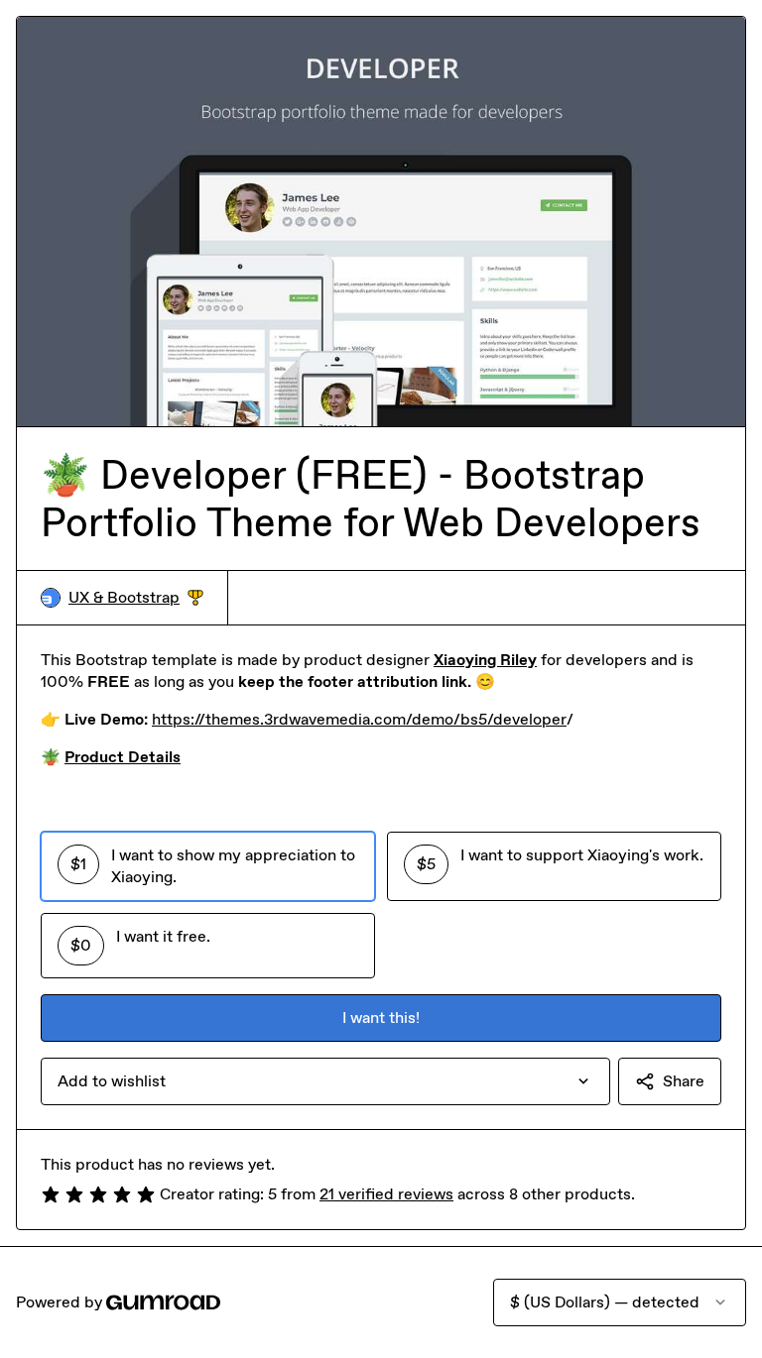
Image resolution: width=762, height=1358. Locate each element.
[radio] (208, 866)
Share (683, 1081)
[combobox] (325, 1081)
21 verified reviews (386, 1194)
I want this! (381, 1017)
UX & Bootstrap (135, 598)
